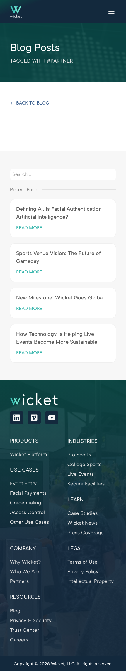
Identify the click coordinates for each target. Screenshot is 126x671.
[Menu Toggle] (111, 12)
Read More (29, 227)
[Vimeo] (34, 417)
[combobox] (63, 174)
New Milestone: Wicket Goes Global (60, 298)
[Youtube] (51, 417)
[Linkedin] (16, 417)
